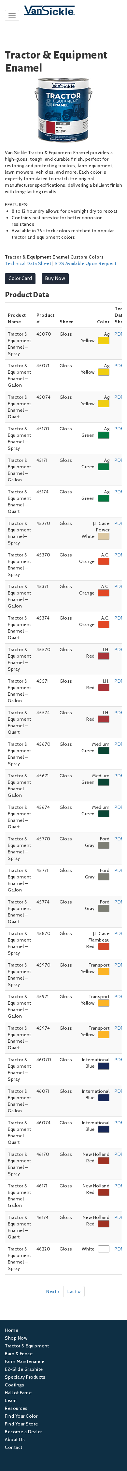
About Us (15, 1439)
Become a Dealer (23, 1432)
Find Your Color (21, 1416)
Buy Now (55, 278)
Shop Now (16, 1338)
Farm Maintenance (24, 1361)
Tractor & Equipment (27, 1346)
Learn (11, 1400)
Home (11, 1330)
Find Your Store (21, 1424)
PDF (119, 334)
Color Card (20, 278)
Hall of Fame (18, 1393)
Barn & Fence (19, 1354)
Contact (13, 1447)
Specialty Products (25, 1377)
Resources (16, 1408)
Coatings (14, 1385)
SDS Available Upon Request (86, 263)
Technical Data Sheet (28, 263)
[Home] (63, 10)
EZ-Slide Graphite (24, 1369)
